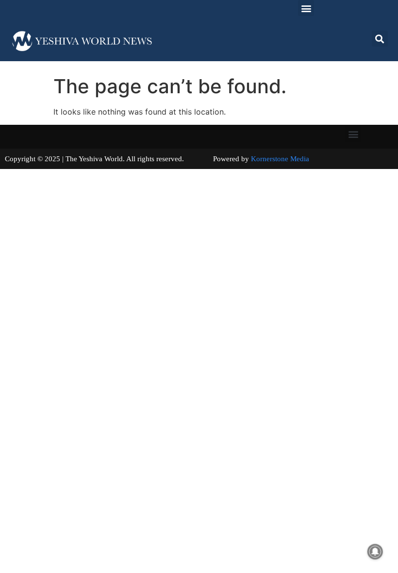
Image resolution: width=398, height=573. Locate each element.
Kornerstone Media (280, 159)
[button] (306, 8)
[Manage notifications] (375, 551)
